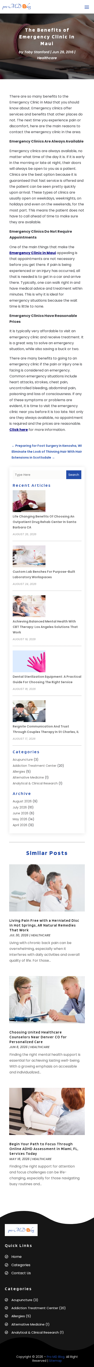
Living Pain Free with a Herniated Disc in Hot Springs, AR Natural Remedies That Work (44, 925)
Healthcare (47, 57)
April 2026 (20, 825)
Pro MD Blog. (56, 1357)
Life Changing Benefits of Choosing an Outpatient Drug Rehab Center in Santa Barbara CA (44, 522)
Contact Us (21, 1273)
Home (16, 1256)
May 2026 (20, 819)
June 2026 (20, 813)
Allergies (19, 771)
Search (73, 475)
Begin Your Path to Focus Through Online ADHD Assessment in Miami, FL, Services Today (43, 1149)
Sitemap (55, 1360)
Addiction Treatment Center (34, 765)
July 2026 (20, 807)
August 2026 (22, 801)
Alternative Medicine (28, 777)
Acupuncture (23, 759)
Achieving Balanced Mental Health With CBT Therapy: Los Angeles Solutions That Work (45, 626)
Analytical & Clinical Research (35, 783)
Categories (20, 1264)
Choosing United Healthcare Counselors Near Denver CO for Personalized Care (38, 1037)
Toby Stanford (36, 52)
